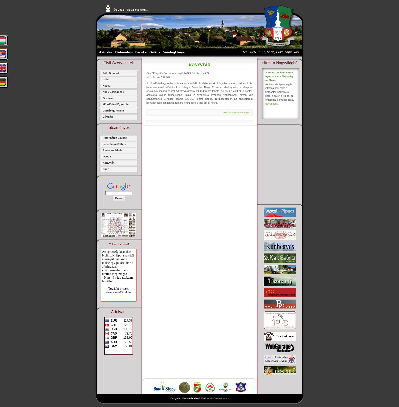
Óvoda (107, 156)
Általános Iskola (112, 150)
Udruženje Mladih (113, 110)
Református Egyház (115, 137)
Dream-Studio (190, 398)
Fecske (141, 52)
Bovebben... (272, 103)
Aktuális (105, 52)
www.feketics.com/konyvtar (237, 112)
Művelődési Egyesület (116, 104)
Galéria (154, 52)
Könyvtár (108, 162)
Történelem (124, 52)
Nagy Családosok (113, 91)
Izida (106, 79)
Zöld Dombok (111, 73)
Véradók (108, 116)
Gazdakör (109, 98)
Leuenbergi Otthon (114, 144)
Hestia (106, 85)
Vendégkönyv (174, 52)
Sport (106, 169)
